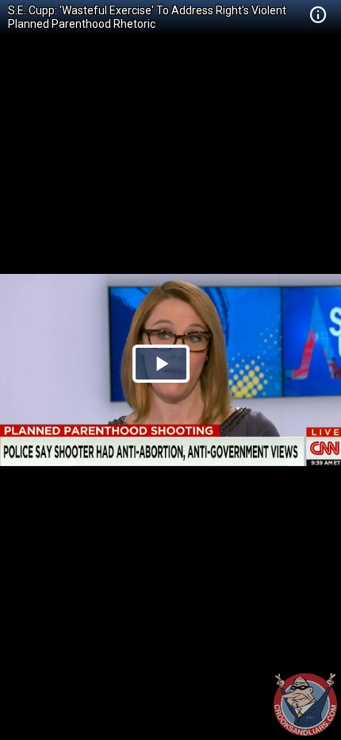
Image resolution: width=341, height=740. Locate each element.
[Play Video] (161, 364)
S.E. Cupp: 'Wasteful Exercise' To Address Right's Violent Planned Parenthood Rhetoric (147, 17)
